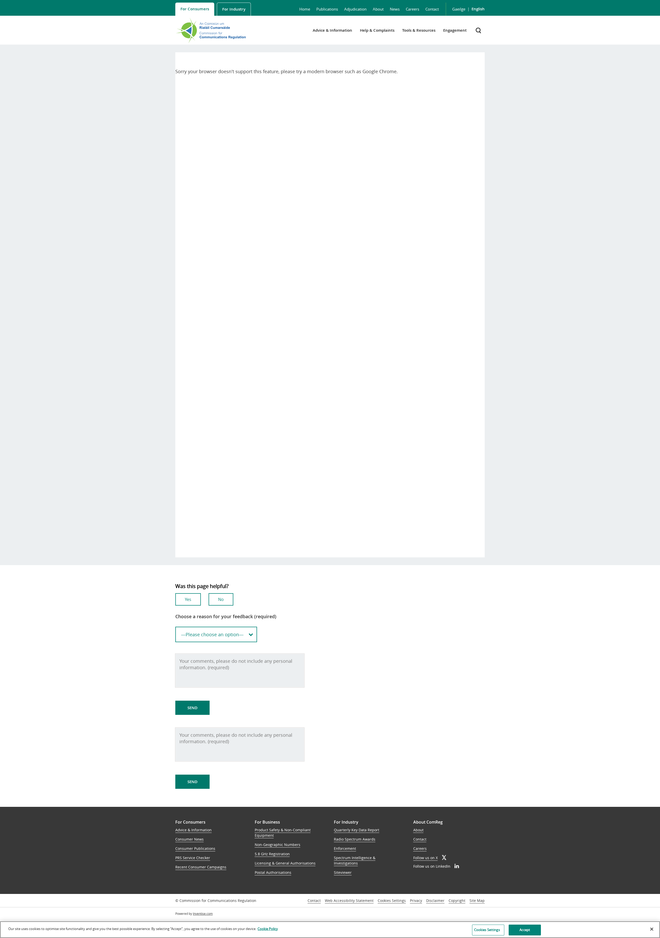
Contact (432, 9)
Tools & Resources (418, 30)
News (395, 9)
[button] (479, 30)
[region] (330, 929)
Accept (524, 929)
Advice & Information (332, 30)
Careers (412, 9)
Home (304, 9)
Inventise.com (203, 913)
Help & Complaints (377, 30)
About (378, 9)
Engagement (455, 30)
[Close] (651, 929)
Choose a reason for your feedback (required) (225, 616)
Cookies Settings (392, 901)
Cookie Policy (268, 928)
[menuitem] (194, 9)
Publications (327, 9)
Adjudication (355, 9)
